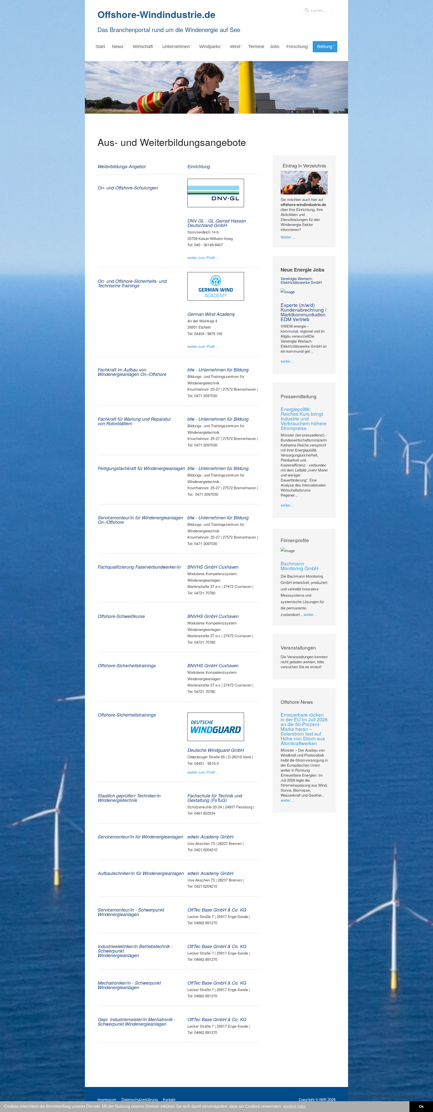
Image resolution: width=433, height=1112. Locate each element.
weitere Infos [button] (294, 1106)
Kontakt (169, 1099)
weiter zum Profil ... (203, 257)
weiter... (287, 361)
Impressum (106, 1099)
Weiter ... (288, 237)
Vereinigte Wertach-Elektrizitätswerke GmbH (301, 280)
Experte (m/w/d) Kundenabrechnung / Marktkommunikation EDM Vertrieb (303, 311)
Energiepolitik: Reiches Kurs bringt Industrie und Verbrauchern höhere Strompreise (304, 418)
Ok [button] (421, 1106)
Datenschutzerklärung (140, 1099)
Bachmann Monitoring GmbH (299, 565)
